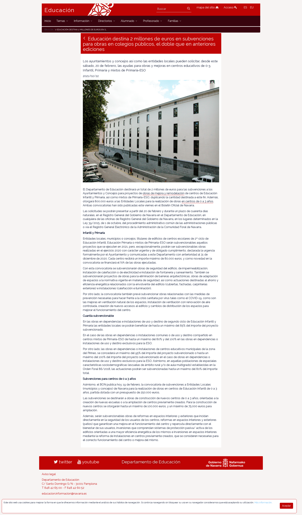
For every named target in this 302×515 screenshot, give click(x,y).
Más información (263, 502)
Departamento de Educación (151, 461)
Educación (59, 10)
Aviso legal (49, 474)
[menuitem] (48, 21)
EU (252, 7)
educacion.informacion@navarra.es (64, 493)
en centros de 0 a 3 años (197, 201)
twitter (65, 461)
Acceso (229, 7)
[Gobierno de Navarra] (225, 462)
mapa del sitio (206, 7)
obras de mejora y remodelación (163, 193)
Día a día (48, 29)
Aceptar (286, 505)
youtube (90, 461)
